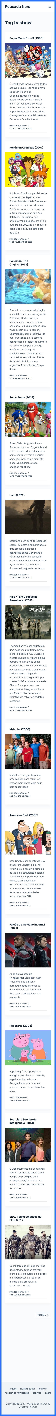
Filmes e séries (27, 1389)
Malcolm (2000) (19, 729)
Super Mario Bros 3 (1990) (26, 38)
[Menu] (50, 6)
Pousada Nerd (17, 6)
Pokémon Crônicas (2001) (26, 147)
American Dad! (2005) (23, 815)
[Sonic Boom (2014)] (28, 419)
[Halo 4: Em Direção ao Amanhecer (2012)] (28, 622)
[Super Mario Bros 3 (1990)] (28, 60)
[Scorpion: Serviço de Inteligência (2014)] (28, 1145)
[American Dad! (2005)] (28, 837)
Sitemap (43, 1389)
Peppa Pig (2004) (20, 1025)
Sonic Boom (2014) (21, 397)
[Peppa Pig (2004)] (28, 1047)
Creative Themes (28, 1406)
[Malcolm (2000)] (28, 751)
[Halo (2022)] (28, 517)
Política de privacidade (17, 1393)
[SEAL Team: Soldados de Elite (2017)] (28, 1242)
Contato (37, 1393)
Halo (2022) (17, 495)
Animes (13, 1389)
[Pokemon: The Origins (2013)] (28, 286)
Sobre (48, 1393)
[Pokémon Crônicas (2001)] (28, 169)
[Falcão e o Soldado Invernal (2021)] (28, 950)
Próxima (41, 1315)
